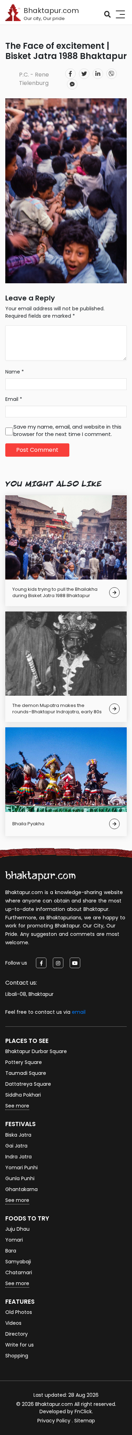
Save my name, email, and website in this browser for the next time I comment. (67, 430)
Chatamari (18, 1272)
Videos (13, 1323)
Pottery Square (23, 1062)
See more (17, 1105)
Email (13, 399)
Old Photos (18, 1312)
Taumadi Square (25, 1073)
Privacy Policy (53, 1420)
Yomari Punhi (21, 1167)
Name (14, 371)
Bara (10, 1250)
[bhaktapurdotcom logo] (40, 875)
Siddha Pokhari (23, 1094)
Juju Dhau (17, 1228)
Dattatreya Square (28, 1083)
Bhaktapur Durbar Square (36, 1051)
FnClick (83, 1411)
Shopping (16, 1355)
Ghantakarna (21, 1189)
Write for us (19, 1344)
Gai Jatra (16, 1145)
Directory (16, 1333)
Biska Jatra (18, 1134)
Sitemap (84, 1420)
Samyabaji (18, 1261)
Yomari (14, 1239)
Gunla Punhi (19, 1178)
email (79, 1012)
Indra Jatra (18, 1156)
